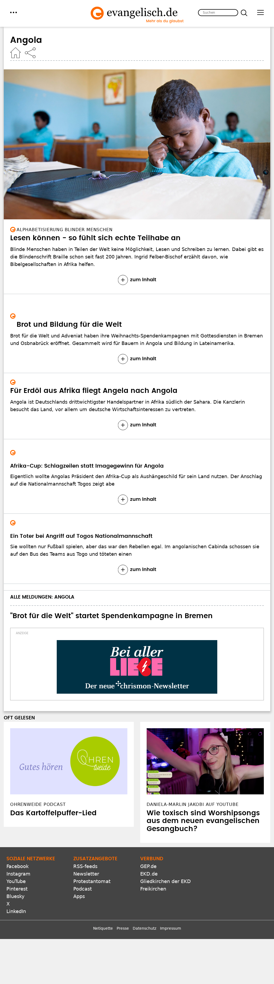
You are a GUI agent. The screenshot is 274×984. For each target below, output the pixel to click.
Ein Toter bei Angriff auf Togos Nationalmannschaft (81, 536)
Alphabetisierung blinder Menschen (64, 229)
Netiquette (103, 928)
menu (13, 12)
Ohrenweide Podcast (38, 804)
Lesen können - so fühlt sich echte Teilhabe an (95, 238)
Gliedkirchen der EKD (165, 881)
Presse (123, 928)
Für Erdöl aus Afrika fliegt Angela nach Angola (93, 390)
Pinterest (17, 889)
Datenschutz (144, 928)
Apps (79, 896)
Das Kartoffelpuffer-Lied (53, 813)
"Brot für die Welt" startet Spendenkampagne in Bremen (111, 616)
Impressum (170, 928)
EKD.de (149, 874)
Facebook (17, 866)
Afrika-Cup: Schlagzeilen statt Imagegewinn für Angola (87, 466)
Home (15, 52)
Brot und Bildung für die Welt (69, 324)
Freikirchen (153, 889)
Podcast (82, 889)
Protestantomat (92, 881)
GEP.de (148, 866)
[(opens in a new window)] (137, 667)
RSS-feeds (85, 866)
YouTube (16, 881)
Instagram (18, 874)
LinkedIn (16, 911)
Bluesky (15, 896)
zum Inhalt (143, 279)
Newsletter (86, 874)
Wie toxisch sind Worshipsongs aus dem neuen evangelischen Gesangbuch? (203, 821)
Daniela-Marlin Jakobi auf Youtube (192, 804)
